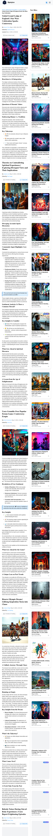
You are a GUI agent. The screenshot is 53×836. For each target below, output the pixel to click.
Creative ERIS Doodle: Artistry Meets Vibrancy (40, 661)
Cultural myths (22, 9)
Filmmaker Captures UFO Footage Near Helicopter (39, 751)
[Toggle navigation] (50, 2)
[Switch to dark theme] (46, 2)
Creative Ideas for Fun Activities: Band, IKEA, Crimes (38, 781)
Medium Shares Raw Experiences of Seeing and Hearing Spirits (39, 332)
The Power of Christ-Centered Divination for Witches (40, 482)
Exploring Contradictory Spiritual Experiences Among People (40, 34)
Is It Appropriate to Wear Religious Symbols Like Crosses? (39, 811)
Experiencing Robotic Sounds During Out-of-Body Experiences (40, 123)
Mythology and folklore (12, 9)
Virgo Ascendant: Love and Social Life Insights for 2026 (40, 213)
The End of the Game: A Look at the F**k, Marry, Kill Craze (40, 63)
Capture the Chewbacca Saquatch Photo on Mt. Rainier (39, 183)
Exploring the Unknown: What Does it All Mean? (40, 601)
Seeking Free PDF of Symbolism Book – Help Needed (39, 512)
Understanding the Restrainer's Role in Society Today (40, 303)
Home (3, 9)
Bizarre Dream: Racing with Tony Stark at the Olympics (40, 93)
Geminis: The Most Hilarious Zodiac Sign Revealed (40, 422)
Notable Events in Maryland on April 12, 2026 (40, 273)
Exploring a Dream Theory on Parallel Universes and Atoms (40, 153)
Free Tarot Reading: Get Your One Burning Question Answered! (40, 243)
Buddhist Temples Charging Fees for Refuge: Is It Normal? (40, 571)
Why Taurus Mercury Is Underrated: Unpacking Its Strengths (39, 721)
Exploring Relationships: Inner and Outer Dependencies (39, 392)
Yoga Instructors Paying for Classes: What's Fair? (40, 452)
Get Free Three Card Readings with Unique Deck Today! (40, 362)
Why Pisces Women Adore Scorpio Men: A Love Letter (40, 631)
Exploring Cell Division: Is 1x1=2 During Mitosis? (39, 542)
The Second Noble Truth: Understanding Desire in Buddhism (39, 691)
